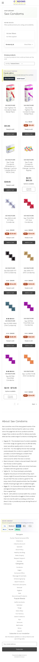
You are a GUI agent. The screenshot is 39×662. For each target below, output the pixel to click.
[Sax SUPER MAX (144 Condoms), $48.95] (10, 306)
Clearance (19, 541)
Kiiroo (19, 628)
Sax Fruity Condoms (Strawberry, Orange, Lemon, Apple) (28, 166)
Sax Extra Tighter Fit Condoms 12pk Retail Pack (28, 111)
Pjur (19, 619)
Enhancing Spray (19, 579)
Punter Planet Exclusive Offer (19, 538)
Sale (19, 593)
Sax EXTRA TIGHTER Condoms (10, 378)
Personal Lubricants (19, 584)
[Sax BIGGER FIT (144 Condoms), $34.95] (10, 256)
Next (33, 404)
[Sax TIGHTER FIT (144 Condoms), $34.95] (28, 203)
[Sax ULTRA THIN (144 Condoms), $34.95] (28, 359)
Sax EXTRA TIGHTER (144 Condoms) (28, 323)
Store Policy (19, 549)
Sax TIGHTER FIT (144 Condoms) (29, 220)
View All (19, 631)
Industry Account (19, 544)
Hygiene (19, 590)
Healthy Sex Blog (19, 552)
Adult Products (19, 582)
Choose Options (28, 189)
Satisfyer (19, 605)
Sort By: (8, 63)
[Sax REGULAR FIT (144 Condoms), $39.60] (10, 203)
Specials (19, 547)
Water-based (21, 78)
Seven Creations (19, 616)
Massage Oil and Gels (19, 576)
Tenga (19, 608)
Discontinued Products (19, 596)
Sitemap (19, 561)
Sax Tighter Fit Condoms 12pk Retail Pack (10, 110)
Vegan (20, 570)
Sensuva (19, 622)
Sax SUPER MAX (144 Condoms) (10, 324)
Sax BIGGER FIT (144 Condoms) (10, 272)
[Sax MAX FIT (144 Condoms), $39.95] (28, 256)
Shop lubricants (9, 78)
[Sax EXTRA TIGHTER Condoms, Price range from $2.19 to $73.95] (10, 359)
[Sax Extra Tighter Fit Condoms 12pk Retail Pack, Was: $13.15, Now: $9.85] (28, 93)
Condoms (19, 567)
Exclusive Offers (19, 573)
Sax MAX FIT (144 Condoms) (29, 272)
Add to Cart (10, 134)
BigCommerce (23, 655)
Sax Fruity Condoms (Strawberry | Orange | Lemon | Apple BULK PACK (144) (10, 167)
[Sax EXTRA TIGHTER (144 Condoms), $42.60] (28, 306)
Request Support (19, 558)
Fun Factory (20, 614)
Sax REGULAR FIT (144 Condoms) (10, 220)
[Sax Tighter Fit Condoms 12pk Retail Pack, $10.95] (10, 93)
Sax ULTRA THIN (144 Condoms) (28, 375)
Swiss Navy (19, 611)
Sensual (19, 587)
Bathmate (19, 625)
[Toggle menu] (3, 2)
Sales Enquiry (19, 555)
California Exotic (19, 602)
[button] (19, 44)
